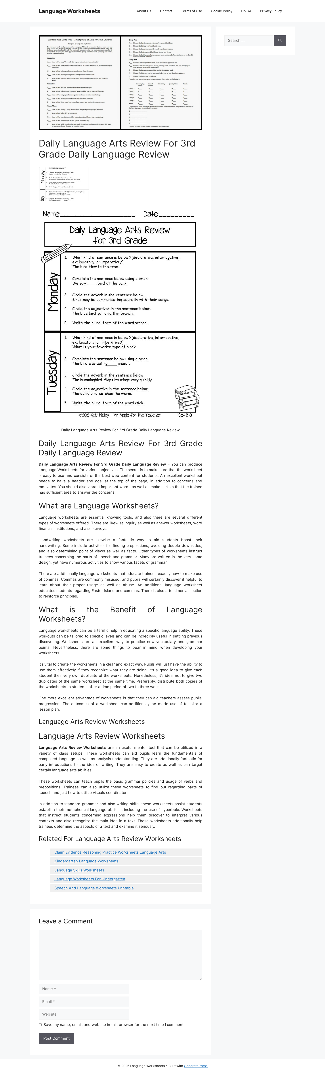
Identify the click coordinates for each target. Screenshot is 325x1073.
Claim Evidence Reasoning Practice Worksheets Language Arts (110, 852)
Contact (166, 11)
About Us (144, 11)
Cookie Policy (221, 11)
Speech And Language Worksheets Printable (94, 888)
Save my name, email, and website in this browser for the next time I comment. (114, 1024)
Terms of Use (191, 11)
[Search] (280, 40)
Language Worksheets (69, 11)
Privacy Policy (271, 11)
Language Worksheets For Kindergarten (89, 879)
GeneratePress (196, 1066)
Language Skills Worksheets (79, 870)
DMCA (246, 11)
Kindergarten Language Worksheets (86, 861)
